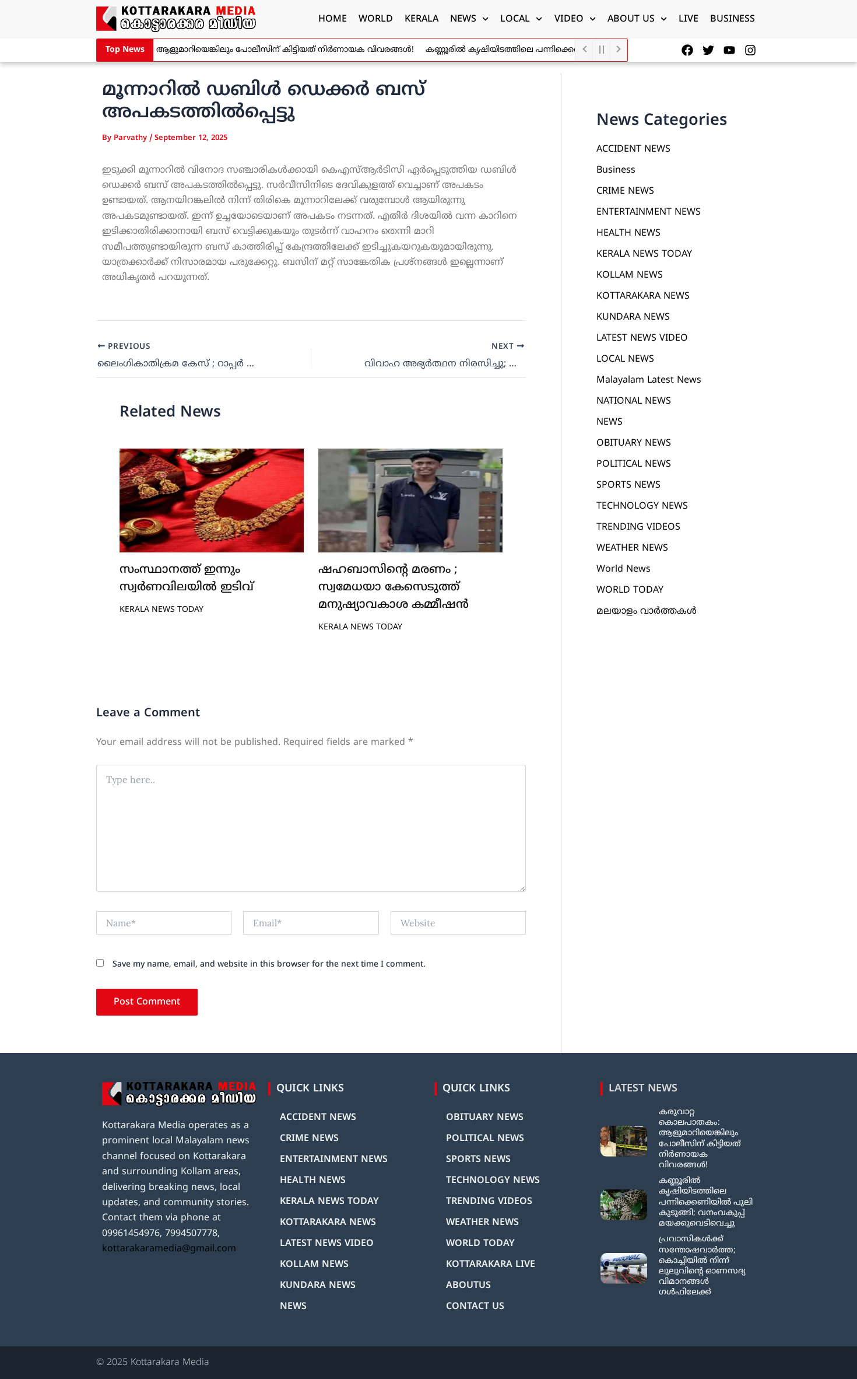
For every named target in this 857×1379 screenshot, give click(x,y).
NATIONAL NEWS (633, 401)
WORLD (376, 19)
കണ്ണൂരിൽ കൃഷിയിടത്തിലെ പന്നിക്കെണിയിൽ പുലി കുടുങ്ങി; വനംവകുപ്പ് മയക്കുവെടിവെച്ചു (706, 1202)
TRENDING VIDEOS (638, 527)
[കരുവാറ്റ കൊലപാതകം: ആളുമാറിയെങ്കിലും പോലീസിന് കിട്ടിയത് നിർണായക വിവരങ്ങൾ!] (623, 1141)
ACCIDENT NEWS (633, 149)
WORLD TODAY (629, 590)
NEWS (463, 19)
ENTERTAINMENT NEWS (648, 212)
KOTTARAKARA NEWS (643, 296)
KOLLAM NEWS (629, 275)
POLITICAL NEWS (633, 464)
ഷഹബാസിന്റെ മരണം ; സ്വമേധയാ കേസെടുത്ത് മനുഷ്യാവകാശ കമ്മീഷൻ (393, 587)
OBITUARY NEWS (633, 443)
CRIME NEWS (625, 191)
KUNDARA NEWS (633, 317)
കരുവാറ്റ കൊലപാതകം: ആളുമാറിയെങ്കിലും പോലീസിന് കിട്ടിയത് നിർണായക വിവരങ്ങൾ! (228, 50)
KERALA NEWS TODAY (161, 610)
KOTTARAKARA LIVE (490, 1264)
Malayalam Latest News (648, 380)
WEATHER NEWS (632, 548)
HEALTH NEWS (628, 233)
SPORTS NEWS (628, 485)
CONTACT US (475, 1306)
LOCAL (515, 19)
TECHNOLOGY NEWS (642, 506)
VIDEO (569, 19)
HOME (332, 19)
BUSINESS (732, 19)
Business (615, 170)
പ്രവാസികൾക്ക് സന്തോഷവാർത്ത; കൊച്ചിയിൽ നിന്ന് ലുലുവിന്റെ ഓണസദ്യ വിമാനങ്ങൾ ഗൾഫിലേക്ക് (702, 1265)
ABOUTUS (468, 1286)
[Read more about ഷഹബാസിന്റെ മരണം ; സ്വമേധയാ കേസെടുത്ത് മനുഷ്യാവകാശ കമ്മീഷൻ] (410, 500)
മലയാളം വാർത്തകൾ (646, 611)
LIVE (688, 19)
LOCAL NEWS (625, 359)
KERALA (421, 19)
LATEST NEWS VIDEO (642, 338)
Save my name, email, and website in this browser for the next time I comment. (269, 965)
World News (623, 569)
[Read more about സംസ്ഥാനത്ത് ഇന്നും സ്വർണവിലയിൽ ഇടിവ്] (212, 500)
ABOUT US (631, 19)
